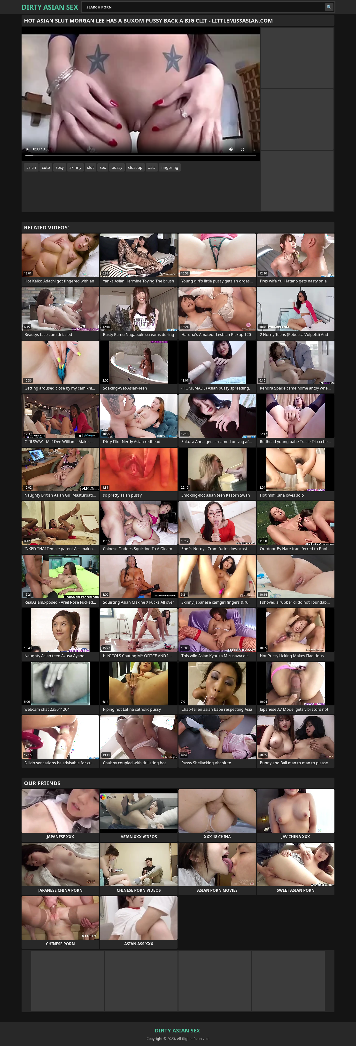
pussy (117, 167)
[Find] (329, 7)
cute (46, 167)
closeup (135, 167)
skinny (75, 167)
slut (90, 167)
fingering (169, 167)
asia (151, 167)
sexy (60, 167)
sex (103, 167)
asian (31, 167)
